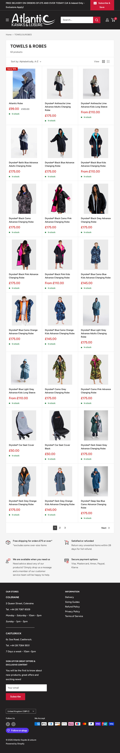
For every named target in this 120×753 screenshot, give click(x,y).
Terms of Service (74, 616)
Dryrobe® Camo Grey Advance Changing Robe (57, 391)
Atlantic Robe (16, 103)
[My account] (107, 20)
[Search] (96, 20)
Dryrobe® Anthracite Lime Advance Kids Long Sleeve (94, 105)
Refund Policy (72, 606)
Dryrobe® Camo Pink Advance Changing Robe (96, 391)
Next (103, 528)
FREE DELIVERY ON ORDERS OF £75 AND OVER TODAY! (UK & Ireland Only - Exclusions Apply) (45, 5)
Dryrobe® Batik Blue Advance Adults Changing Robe (23, 164)
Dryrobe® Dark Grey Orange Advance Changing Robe (22, 503)
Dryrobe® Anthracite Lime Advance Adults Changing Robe (58, 107)
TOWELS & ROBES (23, 34)
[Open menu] (7, 20)
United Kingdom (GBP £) (18, 711)
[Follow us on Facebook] (8, 724)
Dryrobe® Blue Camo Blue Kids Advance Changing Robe (95, 276)
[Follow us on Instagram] (13, 724)
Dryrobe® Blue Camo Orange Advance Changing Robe (23, 332)
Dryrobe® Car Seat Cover (21, 445)
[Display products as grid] (103, 61)
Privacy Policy (72, 611)
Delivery (69, 597)
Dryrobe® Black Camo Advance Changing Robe (21, 220)
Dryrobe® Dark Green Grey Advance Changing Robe (94, 447)
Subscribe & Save (104, 5)
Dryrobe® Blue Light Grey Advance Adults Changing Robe (94, 333)
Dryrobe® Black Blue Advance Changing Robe (59, 164)
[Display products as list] (108, 61)
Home (9, 34)
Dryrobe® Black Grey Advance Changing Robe (96, 220)
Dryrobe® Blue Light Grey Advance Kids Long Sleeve (22, 391)
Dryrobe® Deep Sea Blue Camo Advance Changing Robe (93, 504)
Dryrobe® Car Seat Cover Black (57, 447)
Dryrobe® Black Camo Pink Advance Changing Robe (58, 220)
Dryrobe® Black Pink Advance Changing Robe (23, 276)
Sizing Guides (72, 602)
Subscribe (15, 696)
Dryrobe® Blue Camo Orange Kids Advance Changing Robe (59, 332)
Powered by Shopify (15, 743)
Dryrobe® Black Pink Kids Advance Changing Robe (57, 276)
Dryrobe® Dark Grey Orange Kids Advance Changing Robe (59, 503)
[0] (113, 20)
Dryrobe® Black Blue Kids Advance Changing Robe (93, 164)
